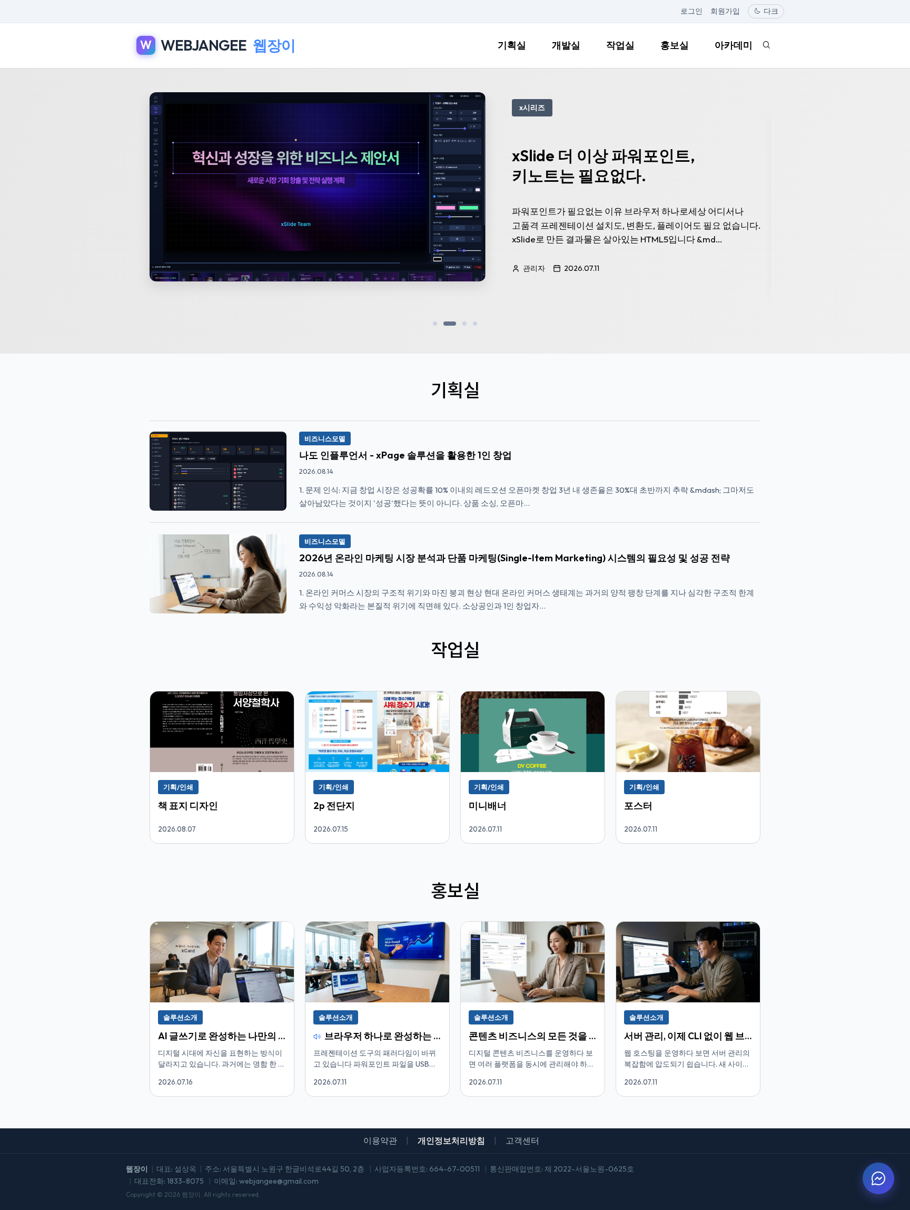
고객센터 (522, 1140)
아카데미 (734, 45)
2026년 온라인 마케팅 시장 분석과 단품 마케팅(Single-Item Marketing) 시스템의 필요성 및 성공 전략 (514, 558)
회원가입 (725, 11)
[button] (435, 323)
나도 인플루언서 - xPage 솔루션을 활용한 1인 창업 (405, 455)
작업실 (620, 45)
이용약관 (380, 1140)
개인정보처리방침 (451, 1140)
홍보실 (674, 45)
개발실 (566, 45)
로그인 (691, 11)
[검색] (766, 45)
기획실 (512, 45)
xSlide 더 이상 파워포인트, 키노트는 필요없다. (603, 165)
